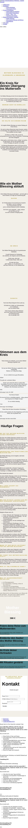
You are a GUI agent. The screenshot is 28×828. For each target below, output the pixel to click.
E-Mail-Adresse (6, 699)
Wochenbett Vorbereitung (12, 13)
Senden (5, 706)
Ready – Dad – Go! (11, 14)
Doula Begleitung (10, 7)
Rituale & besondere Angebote (10, 17)
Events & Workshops (8, 10)
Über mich (5, 22)
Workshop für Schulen (11, 15)
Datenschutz (6, 720)
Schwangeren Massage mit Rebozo (14, 20)
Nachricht (4, 703)
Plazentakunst (9, 21)
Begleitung (5, 6)
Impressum (5, 718)
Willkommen (6, 4)
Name (3, 696)
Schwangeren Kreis (11, 8)
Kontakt (5, 24)
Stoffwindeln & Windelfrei (12, 11)
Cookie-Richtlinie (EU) (9, 721)
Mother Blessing (10, 18)
